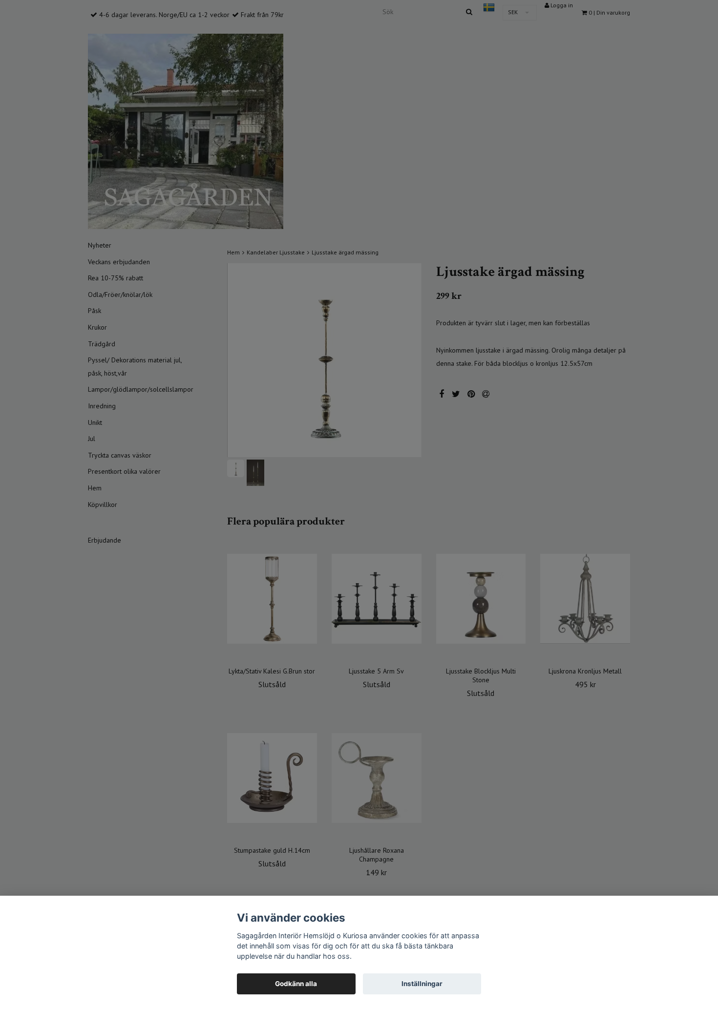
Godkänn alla (296, 984)
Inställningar (422, 984)
